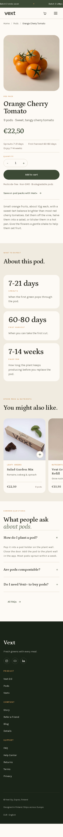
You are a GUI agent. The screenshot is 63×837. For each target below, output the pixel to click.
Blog (6, 723)
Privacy (8, 776)
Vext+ (7, 692)
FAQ (6, 748)
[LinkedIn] (23, 661)
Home (7, 23)
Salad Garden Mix (20, 469)
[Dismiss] (59, 4)
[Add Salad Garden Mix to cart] (39, 454)
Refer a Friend (11, 717)
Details (8, 730)
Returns (8, 762)
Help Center (10, 755)
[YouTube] (15, 661)
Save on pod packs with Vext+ (22, 193)
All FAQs (14, 601)
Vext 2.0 (8, 678)
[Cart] (44, 13)
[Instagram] (7, 661)
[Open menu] (55, 13)
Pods (16, 23)
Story (7, 710)
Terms (7, 769)
